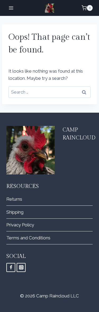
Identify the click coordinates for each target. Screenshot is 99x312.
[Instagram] (21, 267)
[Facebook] (10, 267)
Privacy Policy (20, 224)
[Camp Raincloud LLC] (49, 8)
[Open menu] (11, 8)
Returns (14, 199)
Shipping (14, 212)
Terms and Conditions (28, 237)
